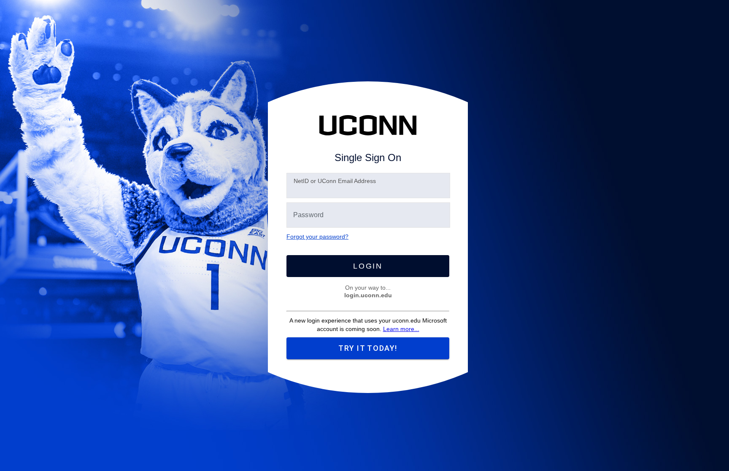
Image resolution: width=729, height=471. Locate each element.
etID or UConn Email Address (335, 181)
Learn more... (401, 329)
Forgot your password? (317, 236)
